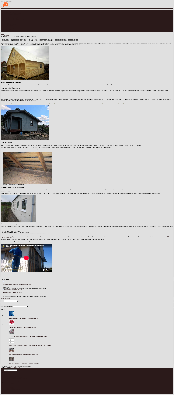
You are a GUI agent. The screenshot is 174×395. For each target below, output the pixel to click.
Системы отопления (10, 23)
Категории (3, 306)
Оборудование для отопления (13, 28)
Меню (3, 8)
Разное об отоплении (11, 30)
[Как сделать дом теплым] (6, 7)
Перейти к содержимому (6, 1)
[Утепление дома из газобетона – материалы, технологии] (17, 282)
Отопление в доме (10, 22)
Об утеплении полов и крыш (12, 14)
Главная (2, 34)
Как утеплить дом (10, 12)
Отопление (5, 20)
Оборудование (6, 31)
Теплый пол (9, 29)
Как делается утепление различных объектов (16, 17)
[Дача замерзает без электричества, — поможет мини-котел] (11, 315)
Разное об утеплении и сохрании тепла (15, 19)
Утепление (5, 11)
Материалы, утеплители (11, 18)
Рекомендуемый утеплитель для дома (12, 292)
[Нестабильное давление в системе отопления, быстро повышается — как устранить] (11, 342)
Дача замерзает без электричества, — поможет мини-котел (23, 318)
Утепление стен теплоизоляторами (14, 13)
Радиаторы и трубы (10, 26)
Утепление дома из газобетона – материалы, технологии (17, 284)
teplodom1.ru (11, 366)
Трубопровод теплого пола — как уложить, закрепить (22, 327)
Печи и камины (9, 25)
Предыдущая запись (5, 298)
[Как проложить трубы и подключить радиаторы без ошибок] (11, 361)
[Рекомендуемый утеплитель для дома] (12, 289)
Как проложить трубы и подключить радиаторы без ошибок (24, 363)
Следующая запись (5, 299)
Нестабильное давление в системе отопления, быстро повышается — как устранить (30, 345)
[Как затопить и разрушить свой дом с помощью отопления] (11, 352)
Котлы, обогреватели (11, 24)
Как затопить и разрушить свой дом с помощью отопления (23, 354)
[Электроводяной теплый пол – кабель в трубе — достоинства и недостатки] (11, 333)
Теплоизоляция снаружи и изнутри (14, 15)
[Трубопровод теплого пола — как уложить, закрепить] (11, 324)
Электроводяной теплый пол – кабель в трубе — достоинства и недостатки (28, 336)
